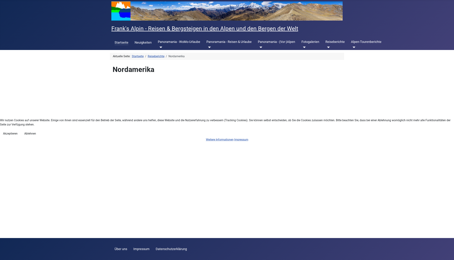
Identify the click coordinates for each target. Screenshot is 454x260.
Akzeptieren (10, 133)
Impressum (241, 139)
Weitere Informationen (220, 139)
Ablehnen (30, 133)
